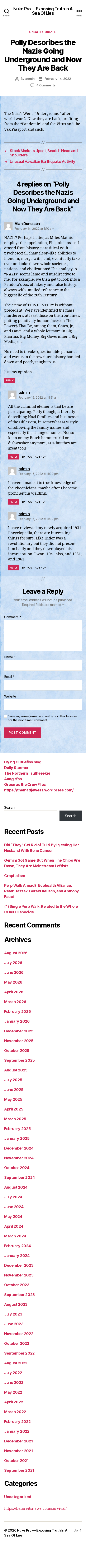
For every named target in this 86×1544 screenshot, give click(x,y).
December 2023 (19, 1265)
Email (9, 677)
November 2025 (19, 1041)
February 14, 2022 (57, 79)
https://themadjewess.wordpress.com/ (39, 790)
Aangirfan (13, 779)
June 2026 (14, 972)
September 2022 (19, 1353)
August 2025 (16, 1070)
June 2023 (14, 1324)
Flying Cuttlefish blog (22, 762)
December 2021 (18, 1441)
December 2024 (19, 1148)
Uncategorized (43, 32)
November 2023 (19, 1275)
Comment (13, 617)
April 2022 (13, 1402)
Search (9, 807)
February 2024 (17, 1246)
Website (10, 696)
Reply (10, 380)
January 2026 (17, 1021)
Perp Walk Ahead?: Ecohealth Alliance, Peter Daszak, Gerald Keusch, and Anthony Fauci (41, 891)
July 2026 (13, 963)
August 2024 (16, 1187)
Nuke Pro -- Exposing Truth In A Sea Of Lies (43, 11)
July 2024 (13, 1197)
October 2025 (16, 1050)
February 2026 (17, 1011)
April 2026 (13, 992)
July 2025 (13, 1080)
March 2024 (15, 1236)
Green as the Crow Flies (25, 784)
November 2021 (18, 1451)
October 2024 (16, 1168)
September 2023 (19, 1294)
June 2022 (13, 1382)
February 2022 (17, 1421)
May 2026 (13, 982)
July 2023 (13, 1314)
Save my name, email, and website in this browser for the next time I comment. (43, 718)
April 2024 (13, 1226)
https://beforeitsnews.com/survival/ (35, 1508)
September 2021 (19, 1470)
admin (30, 79)
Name (10, 657)
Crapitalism (14, 875)
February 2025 (17, 1128)
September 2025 (19, 1060)
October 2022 (16, 1343)
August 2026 (16, 953)
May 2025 (13, 1099)
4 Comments (45, 85)
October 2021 (16, 1460)
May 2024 (13, 1216)
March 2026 (15, 1002)
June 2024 (14, 1207)
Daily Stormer (16, 767)
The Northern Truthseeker (27, 773)
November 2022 (18, 1334)
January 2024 (17, 1255)
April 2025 (13, 1109)
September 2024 (19, 1177)
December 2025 (19, 1031)
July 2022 (13, 1373)
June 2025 (14, 1089)
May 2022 (13, 1392)
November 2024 (19, 1158)
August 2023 (16, 1304)
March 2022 (15, 1412)
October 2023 (16, 1285)
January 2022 (16, 1431)
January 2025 (17, 1138)
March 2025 (15, 1119)
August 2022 (15, 1363)
